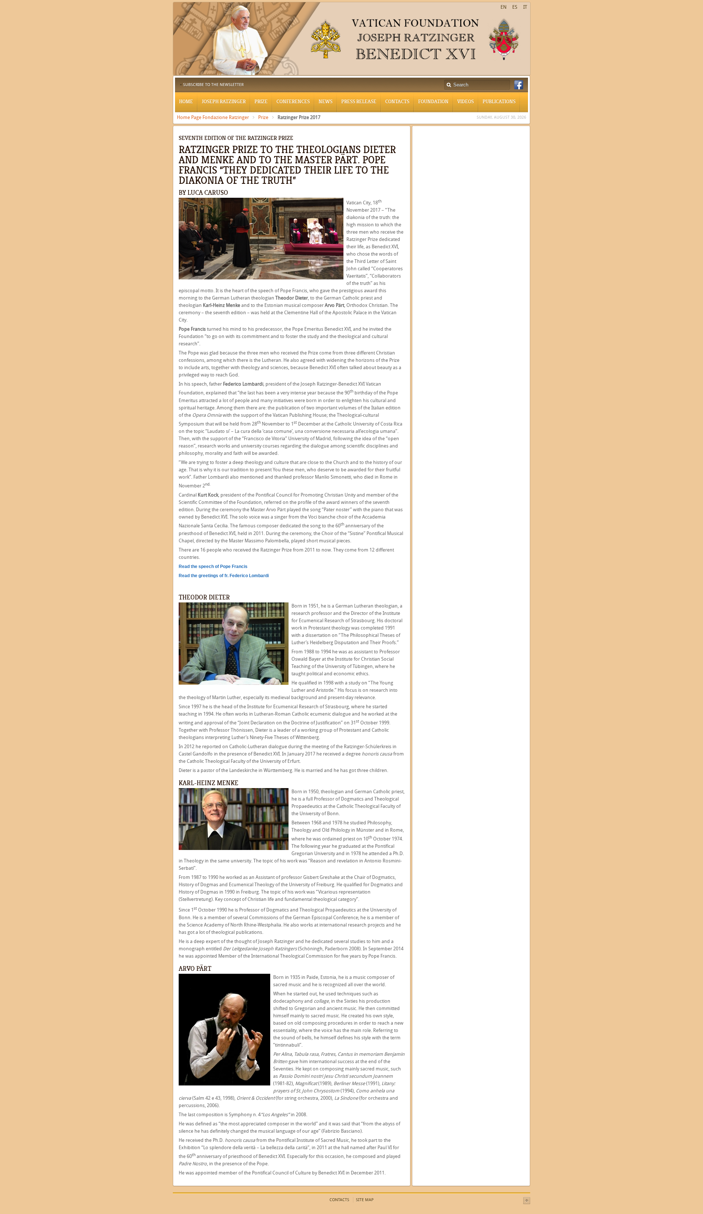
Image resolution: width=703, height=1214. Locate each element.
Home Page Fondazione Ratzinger (213, 117)
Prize (263, 117)
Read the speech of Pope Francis (213, 566)
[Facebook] (518, 85)
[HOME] (352, 74)
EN (503, 7)
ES (514, 7)
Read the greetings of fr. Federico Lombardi (224, 575)
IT (525, 7)
